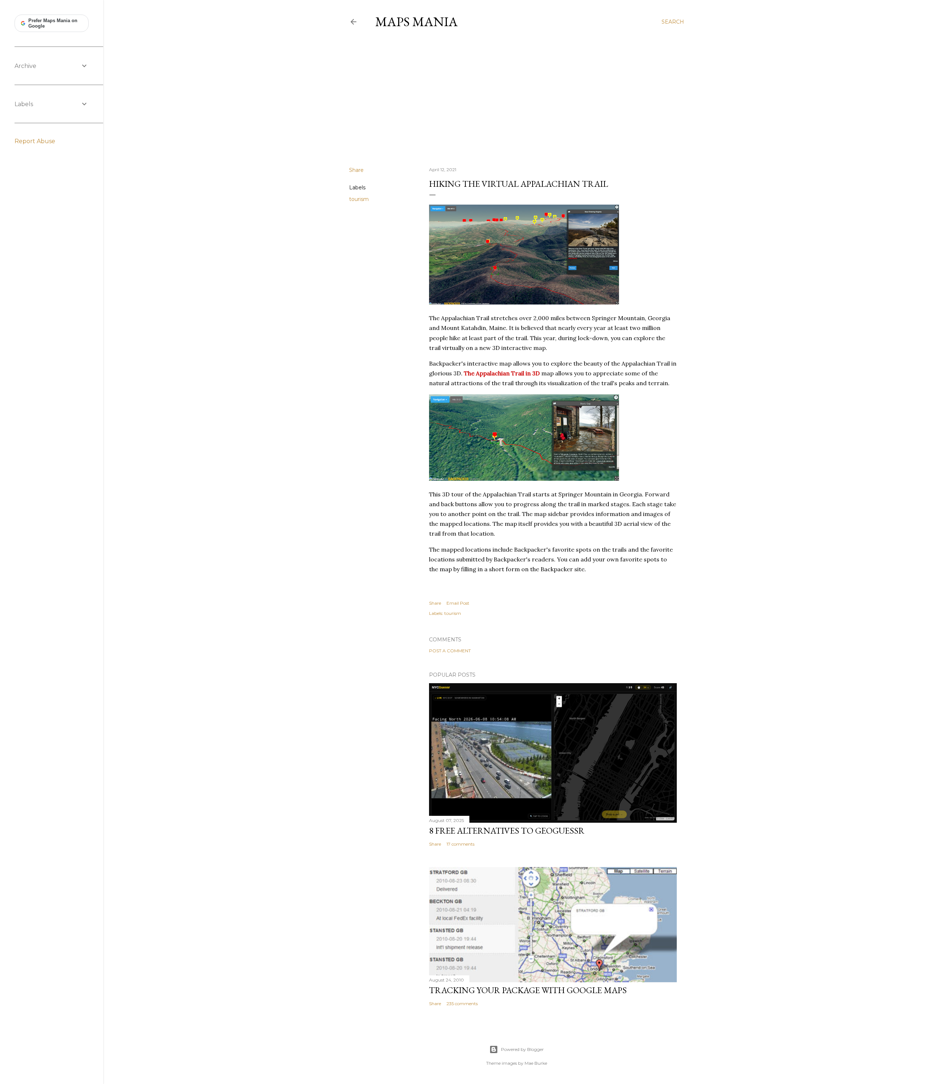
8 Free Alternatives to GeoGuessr (507, 830)
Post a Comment (450, 650)
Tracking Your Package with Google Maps (528, 990)
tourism (359, 199)
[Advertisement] (517, 98)
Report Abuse (35, 141)
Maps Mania (416, 21)
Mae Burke (536, 1063)
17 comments (460, 844)
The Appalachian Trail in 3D (502, 373)
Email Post (457, 603)
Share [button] (356, 170)
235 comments (462, 1003)
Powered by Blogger (522, 1049)
